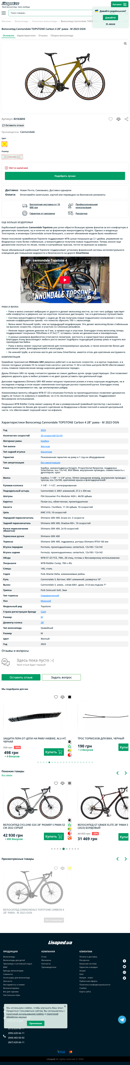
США (43, 612)
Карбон (45, 441)
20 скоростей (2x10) (51, 436)
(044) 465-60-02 (16, 1038)
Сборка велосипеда (62, 35)
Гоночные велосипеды (44, 21)
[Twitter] (124, 978)
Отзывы (43, 35)
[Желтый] (4, 144)
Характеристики (26, 35)
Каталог (117, 4)
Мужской (46, 601)
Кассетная (46, 452)
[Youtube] (124, 966)
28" (42, 622)
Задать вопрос (61, 677)
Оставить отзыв (21, 677)
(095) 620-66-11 (16, 1033)
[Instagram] (124, 972)
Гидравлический (50, 595)
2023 (43, 430)
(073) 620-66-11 (16, 1028)
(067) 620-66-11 (16, 1042)
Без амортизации (50, 462)
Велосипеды (21, 21)
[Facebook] (124, 960)
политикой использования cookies (25, 1013)
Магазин (6, 21)
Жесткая (45, 446)
